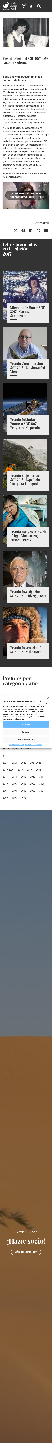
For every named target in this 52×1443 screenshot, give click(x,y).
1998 (23, 798)
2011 (41, 776)
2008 (23, 783)
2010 (5, 783)
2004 (14, 790)
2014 (14, 776)
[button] (47, 698)
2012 (32, 776)
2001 (41, 790)
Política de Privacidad (33, 745)
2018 (20, 769)
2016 (38, 769)
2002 (32, 790)
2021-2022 (35, 762)
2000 (5, 798)
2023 (23, 762)
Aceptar (26, 724)
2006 (41, 783)
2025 (5, 762)
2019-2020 (8, 769)
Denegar (26, 732)
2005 (5, 790)
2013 (23, 776)
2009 (14, 783)
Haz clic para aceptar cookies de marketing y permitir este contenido (26, 195)
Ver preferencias (26, 740)
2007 (32, 783)
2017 (29, 769)
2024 (14, 762)
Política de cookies (16, 745)
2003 (23, 790)
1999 (14, 798)
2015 (5, 776)
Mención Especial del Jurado (17, 748)
